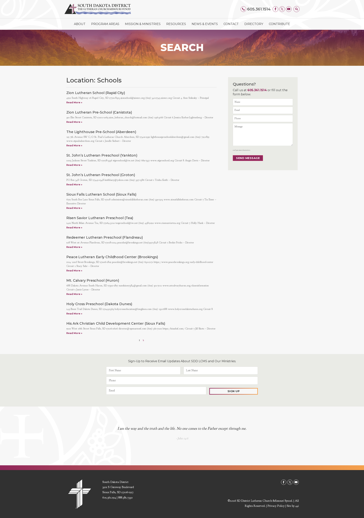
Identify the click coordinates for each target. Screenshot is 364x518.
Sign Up (234, 391)
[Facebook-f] (275, 9)
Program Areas (105, 24)
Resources (176, 24)
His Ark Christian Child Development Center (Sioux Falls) (115, 323)
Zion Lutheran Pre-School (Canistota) (99, 112)
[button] (296, 9)
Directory (253, 24)
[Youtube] (289, 9)
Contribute (279, 24)
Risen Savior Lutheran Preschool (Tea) (99, 218)
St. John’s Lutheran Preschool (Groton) (100, 175)
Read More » (74, 102)
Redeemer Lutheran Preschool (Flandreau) (104, 237)
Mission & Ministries (143, 24)
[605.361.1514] (243, 9)
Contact (231, 24)
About (80, 24)
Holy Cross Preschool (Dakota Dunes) (99, 304)
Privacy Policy (276, 506)
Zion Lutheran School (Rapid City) (95, 93)
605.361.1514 (259, 9)
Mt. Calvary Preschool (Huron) (92, 280)
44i (297, 506)
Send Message (248, 158)
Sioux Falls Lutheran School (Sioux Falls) (101, 194)
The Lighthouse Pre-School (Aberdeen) (101, 132)
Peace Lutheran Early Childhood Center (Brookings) (112, 257)
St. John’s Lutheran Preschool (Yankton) (101, 155)
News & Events (205, 24)
